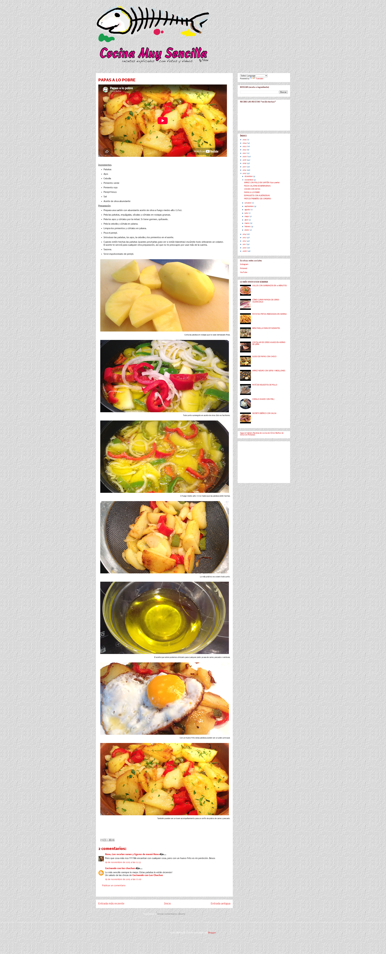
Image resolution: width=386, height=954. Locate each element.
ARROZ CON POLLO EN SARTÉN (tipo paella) (262, 183)
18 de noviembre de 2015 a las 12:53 (123, 862)
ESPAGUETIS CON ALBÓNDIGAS (257, 196)
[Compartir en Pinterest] (113, 839)
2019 (245, 160)
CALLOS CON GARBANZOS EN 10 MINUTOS (269, 286)
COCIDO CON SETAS (252, 189)
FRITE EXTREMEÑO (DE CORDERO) (257, 199)
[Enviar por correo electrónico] (101, 839)
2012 (245, 241)
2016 (245, 170)
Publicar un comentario (114, 885)
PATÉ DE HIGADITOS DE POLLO (264, 385)
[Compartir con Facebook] (110, 839)
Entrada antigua (220, 903)
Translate (259, 79)
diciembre (249, 176)
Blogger (212, 933)
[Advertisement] (262, 461)
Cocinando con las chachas (120, 868)
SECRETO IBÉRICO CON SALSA (264, 413)
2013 (245, 238)
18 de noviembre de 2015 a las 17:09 (123, 879)
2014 (245, 234)
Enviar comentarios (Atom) (171, 914)
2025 (245, 140)
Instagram (244, 264)
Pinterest (243, 268)
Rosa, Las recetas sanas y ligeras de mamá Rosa (132, 854)
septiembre (249, 206)
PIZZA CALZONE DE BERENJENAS (257, 186)
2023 (245, 146)
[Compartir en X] (107, 839)
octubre (248, 203)
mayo (247, 216)
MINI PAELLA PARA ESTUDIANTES (266, 328)
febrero (248, 227)
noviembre (249, 180)
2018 (245, 163)
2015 (245, 173)
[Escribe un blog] (104, 839)
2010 (245, 248)
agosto (248, 210)
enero (247, 230)
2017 (245, 167)
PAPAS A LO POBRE (252, 192)
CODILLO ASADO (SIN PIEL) (263, 399)
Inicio (167, 903)
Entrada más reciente (111, 903)
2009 (245, 251)
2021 (245, 153)
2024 (245, 143)
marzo (247, 223)
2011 (244, 244)
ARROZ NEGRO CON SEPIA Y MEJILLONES (268, 371)
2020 (245, 157)
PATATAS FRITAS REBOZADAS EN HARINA (269, 314)
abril (246, 220)
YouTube (243, 272)
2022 (245, 150)
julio (246, 213)
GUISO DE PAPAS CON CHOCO (264, 357)
